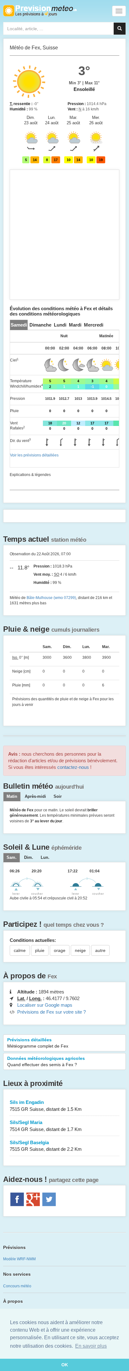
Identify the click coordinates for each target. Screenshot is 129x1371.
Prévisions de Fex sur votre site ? (51, 1012)
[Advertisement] (64, 234)
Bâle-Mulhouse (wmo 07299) (51, 598)
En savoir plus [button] (91, 1346)
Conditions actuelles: (33, 940)
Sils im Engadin (46, 1105)
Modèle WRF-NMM (19, 1259)
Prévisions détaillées (37, 1043)
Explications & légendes (30, 475)
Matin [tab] (12, 796)
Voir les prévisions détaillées (34, 455)
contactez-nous (73, 767)
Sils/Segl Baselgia (46, 1146)
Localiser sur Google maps (44, 1005)
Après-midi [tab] (35, 796)
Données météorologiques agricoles (46, 1061)
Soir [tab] (58, 796)
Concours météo (17, 1286)
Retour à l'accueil (40, 10)
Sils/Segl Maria (46, 1126)
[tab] (19, 325)
